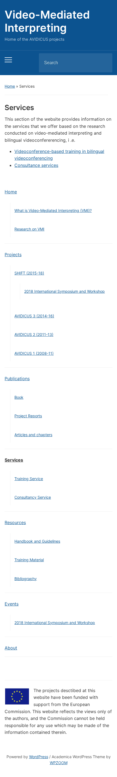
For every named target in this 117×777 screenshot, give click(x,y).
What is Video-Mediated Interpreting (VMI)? (53, 210)
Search (104, 63)
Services (14, 460)
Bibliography (25, 578)
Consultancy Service (32, 497)
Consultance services (36, 165)
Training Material (29, 559)
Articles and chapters (33, 434)
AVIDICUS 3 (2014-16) (34, 316)
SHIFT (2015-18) (29, 273)
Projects (13, 254)
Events (12, 604)
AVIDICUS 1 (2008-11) (34, 353)
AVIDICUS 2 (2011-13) (33, 334)
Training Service (28, 478)
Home (10, 86)
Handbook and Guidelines (37, 541)
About (11, 648)
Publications (17, 378)
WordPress (38, 756)
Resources (15, 522)
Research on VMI (29, 229)
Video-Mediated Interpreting (47, 21)
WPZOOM (58, 762)
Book (18, 397)
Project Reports (28, 415)
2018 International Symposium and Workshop (64, 291)
